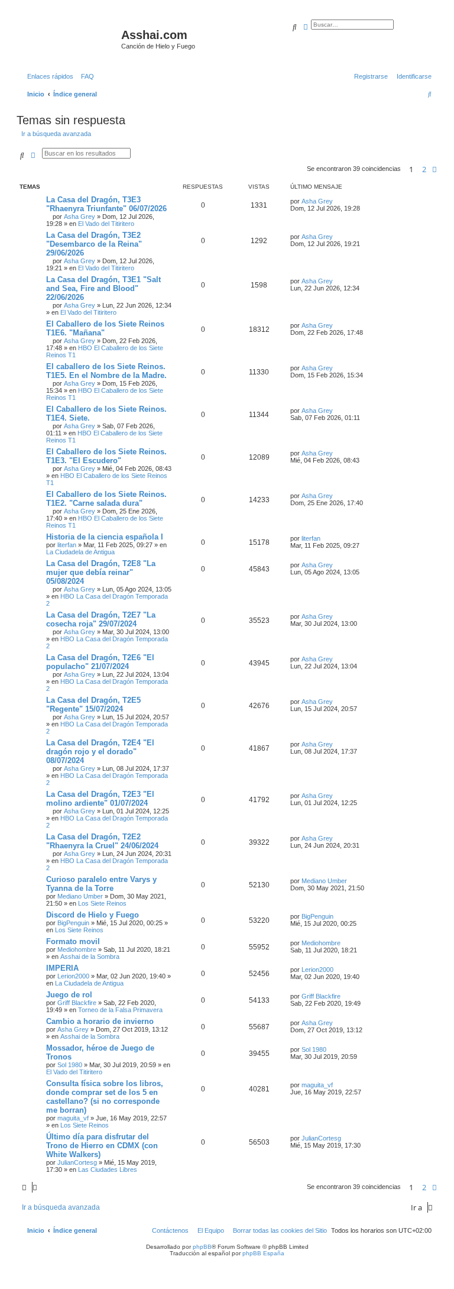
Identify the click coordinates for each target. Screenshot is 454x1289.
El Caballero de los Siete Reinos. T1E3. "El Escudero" (106, 456)
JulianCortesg (77, 1162)
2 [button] (424, 169)
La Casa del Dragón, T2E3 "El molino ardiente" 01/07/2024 (100, 798)
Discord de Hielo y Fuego (92, 914)
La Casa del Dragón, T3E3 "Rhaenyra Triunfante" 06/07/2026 (106, 204)
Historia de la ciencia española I (104, 536)
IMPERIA (62, 968)
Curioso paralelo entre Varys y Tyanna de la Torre (101, 884)
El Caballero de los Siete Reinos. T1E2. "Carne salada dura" (106, 499)
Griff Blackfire (76, 1002)
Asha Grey (79, 216)
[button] (434, 169)
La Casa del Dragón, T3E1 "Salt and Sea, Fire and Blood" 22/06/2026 (103, 288)
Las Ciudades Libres (107, 1169)
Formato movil (73, 941)
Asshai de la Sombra (89, 956)
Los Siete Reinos (102, 903)
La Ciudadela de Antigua (80, 551)
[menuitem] (85, 76)
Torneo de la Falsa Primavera (120, 1009)
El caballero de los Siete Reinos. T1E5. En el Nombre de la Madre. (106, 371)
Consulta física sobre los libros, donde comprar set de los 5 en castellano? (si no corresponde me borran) (104, 1096)
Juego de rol (69, 994)
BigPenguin (73, 922)
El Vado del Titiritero (106, 223)
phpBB (202, 1246)
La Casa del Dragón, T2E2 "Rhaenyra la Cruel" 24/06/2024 (102, 841)
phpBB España (263, 1253)
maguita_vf (73, 1118)
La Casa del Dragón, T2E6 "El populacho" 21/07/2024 (100, 662)
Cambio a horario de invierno (100, 1021)
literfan (66, 544)
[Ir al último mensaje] (337, 201)
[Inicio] (70, 38)
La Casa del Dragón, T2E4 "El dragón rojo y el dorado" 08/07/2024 (100, 751)
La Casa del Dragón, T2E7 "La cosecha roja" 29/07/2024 (100, 619)
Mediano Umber (80, 896)
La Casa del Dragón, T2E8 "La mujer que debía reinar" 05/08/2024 (100, 572)
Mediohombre (76, 949)
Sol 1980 (69, 1064)
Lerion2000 (73, 976)
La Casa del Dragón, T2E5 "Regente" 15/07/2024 (93, 704)
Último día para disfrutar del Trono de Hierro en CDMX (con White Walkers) (102, 1145)
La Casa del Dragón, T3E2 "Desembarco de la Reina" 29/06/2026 (94, 244)
